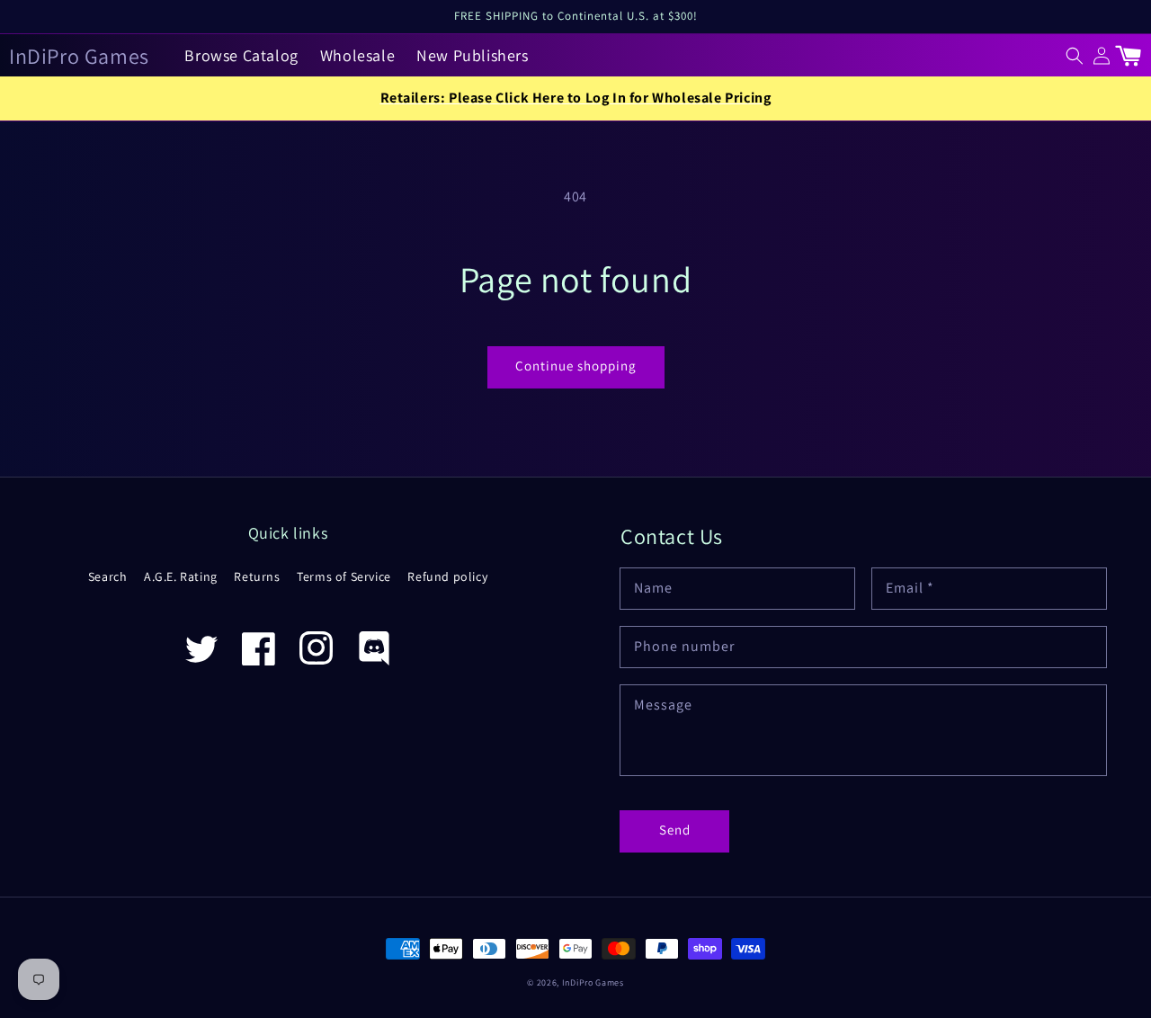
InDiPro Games (593, 982)
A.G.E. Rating (181, 576)
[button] (1074, 55)
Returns (257, 576)
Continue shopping (576, 365)
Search (108, 576)
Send (675, 829)
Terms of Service (344, 576)
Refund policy (447, 576)
